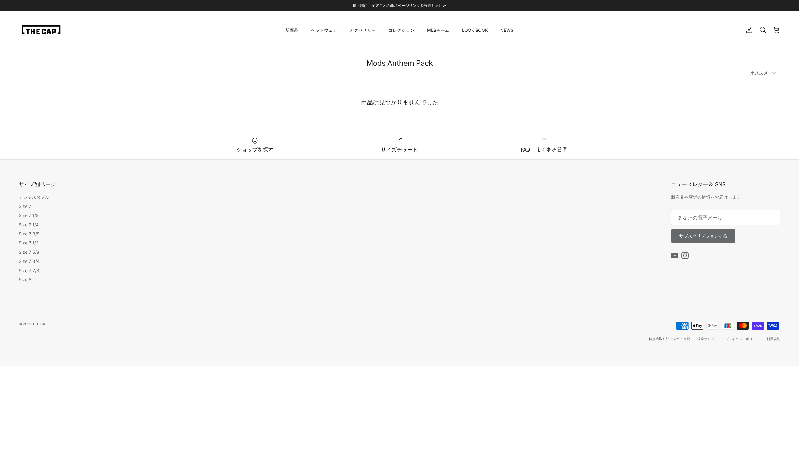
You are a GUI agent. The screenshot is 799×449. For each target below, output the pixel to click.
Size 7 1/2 (29, 242)
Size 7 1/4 (29, 224)
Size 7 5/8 (29, 252)
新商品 (291, 30)
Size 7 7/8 (29, 270)
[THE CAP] (41, 30)
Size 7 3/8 (29, 233)
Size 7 (25, 206)
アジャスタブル (34, 197)
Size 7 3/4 (29, 261)
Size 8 (25, 279)
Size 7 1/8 (29, 215)
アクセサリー (363, 30)
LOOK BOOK (475, 30)
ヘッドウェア (324, 30)
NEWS (506, 30)
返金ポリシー (707, 339)
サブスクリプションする (703, 236)
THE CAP (39, 324)
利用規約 (773, 339)
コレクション (401, 30)
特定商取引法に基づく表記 (669, 339)
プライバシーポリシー (742, 339)
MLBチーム (438, 30)
